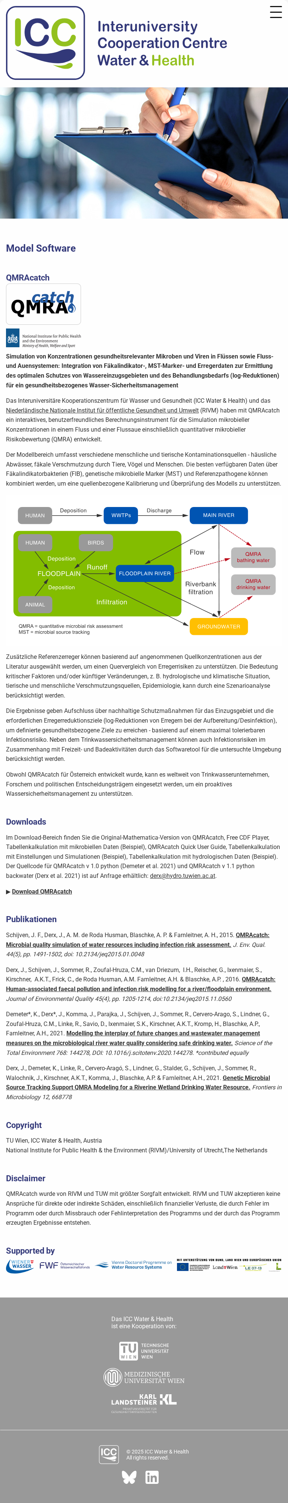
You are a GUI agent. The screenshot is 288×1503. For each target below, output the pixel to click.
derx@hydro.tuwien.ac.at (182, 875)
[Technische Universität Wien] (144, 1349)
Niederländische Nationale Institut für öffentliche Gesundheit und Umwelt (102, 410)
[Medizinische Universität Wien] (144, 1375)
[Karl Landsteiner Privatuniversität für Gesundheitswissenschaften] (144, 1401)
